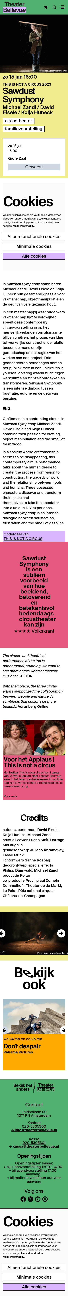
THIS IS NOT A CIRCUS (23, 538)
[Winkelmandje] (46, 7)
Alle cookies (34, 256)
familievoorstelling (23, 129)
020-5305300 (34, 1126)
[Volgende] (61, 933)
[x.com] (30, 1199)
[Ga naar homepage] (14, 7)
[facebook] (23, 1199)
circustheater (18, 121)
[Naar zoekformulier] (54, 7)
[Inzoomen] (4, 953)
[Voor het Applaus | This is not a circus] (34, 737)
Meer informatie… (24, 226)
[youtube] (37, 1199)
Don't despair (22, 1046)
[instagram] (45, 1199)
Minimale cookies (34, 246)
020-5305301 (34, 1142)
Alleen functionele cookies (34, 236)
